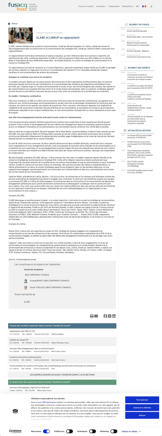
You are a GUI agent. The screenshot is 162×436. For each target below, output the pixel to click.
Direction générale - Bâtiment (138, 51)
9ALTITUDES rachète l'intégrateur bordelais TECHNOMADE (135, 164)
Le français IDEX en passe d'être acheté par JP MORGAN (139, 136)
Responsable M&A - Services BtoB (140, 37)
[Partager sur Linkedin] (114, 316)
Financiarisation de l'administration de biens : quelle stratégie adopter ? (139, 108)
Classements (114, 6)
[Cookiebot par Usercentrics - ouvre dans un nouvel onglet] (15, 431)
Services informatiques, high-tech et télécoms (30, 388)
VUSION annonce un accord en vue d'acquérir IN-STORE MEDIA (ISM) (139, 144)
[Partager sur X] (109, 316)
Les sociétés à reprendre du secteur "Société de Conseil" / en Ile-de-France (62, 374)
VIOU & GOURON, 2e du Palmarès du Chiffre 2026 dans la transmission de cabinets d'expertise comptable (140, 120)
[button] (151, 6)
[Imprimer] (92, 316)
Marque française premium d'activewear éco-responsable (138, 44)
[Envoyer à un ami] (96, 316)
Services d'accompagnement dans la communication (32, 349)
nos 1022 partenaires (47, 402)
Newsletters (127, 6)
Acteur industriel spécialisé (137, 31)
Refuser (142, 415)
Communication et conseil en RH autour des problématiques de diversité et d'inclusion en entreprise (53, 366)
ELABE (27, 302)
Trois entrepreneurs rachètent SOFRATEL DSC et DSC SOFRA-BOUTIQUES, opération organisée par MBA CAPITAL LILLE (140, 154)
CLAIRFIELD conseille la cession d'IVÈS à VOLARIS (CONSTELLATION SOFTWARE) (139, 97)
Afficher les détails (129, 431)
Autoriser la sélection (142, 408)
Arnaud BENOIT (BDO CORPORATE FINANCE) (49, 281)
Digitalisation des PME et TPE (22, 331)
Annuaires (100, 6)
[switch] (69, 431)
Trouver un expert (86, 6)
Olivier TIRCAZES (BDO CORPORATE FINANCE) (50, 287)
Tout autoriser (142, 400)
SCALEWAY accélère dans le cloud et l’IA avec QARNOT (140, 171)
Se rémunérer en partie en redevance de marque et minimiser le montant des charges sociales (140, 77)
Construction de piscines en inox (139, 57)
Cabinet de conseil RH (19, 340)
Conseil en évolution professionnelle (25, 357)
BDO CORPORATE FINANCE (37, 275)
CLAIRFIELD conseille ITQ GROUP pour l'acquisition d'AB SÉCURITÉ (140, 87)
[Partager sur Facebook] (105, 316)
